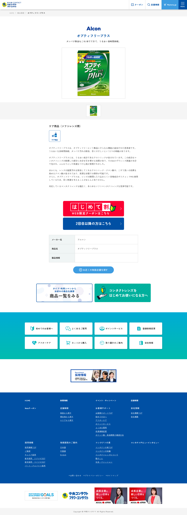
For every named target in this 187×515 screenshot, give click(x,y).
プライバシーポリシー (94, 475)
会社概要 (134, 416)
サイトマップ (112, 475)
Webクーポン (30, 408)
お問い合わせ (75, 475)
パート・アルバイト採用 (35, 465)
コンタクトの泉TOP (104, 447)
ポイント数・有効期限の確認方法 (110, 435)
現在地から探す (66, 416)
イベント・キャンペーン (106, 400)
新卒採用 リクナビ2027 (35, 458)
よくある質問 (101, 427)
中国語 (63, 451)
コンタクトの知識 (103, 451)
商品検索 (20, 13)
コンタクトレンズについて (107, 454)
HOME (11, 13)
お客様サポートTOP (104, 413)
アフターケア (101, 420)
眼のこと (99, 458)
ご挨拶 (27, 451)
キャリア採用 (30, 454)
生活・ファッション (104, 462)
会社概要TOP (136, 413)
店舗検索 (134, 400)
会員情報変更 (101, 431)
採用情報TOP (30, 447)
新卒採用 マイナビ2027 (35, 462)
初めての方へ (101, 416)
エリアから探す (66, 420)
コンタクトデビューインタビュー (145, 442)
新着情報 (64, 400)
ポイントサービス (103, 424)
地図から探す (65, 413)
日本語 (63, 447)
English (63, 454)
